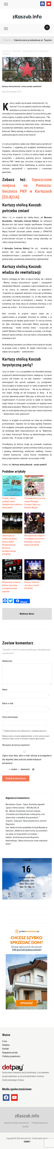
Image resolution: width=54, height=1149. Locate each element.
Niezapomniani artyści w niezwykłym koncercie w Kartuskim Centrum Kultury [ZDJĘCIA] (34, 540)
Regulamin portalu (10, 1052)
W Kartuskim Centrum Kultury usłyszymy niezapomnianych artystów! (11, 587)
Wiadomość (7, 661)
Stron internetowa (10, 717)
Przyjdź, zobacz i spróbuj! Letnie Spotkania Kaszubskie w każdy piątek (12, 503)
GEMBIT (27, 1142)
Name (4, 689)
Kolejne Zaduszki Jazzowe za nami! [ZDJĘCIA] (31, 585)
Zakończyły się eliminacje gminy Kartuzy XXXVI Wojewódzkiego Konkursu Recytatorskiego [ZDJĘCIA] (9, 545)
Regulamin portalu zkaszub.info (16, 1123)
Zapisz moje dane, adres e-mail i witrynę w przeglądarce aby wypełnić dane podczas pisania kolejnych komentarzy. (27, 759)
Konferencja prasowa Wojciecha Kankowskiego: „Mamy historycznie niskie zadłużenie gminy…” (26, 840)
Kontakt (5, 1048)
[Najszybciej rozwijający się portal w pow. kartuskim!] (27, 16)
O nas (4, 1041)
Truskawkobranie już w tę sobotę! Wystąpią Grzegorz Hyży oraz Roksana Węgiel (34, 503)
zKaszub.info (27, 1116)
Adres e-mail (7, 703)
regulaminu (43, 731)
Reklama (6, 1045)
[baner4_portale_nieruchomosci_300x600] (26, 968)
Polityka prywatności (11, 1056)
